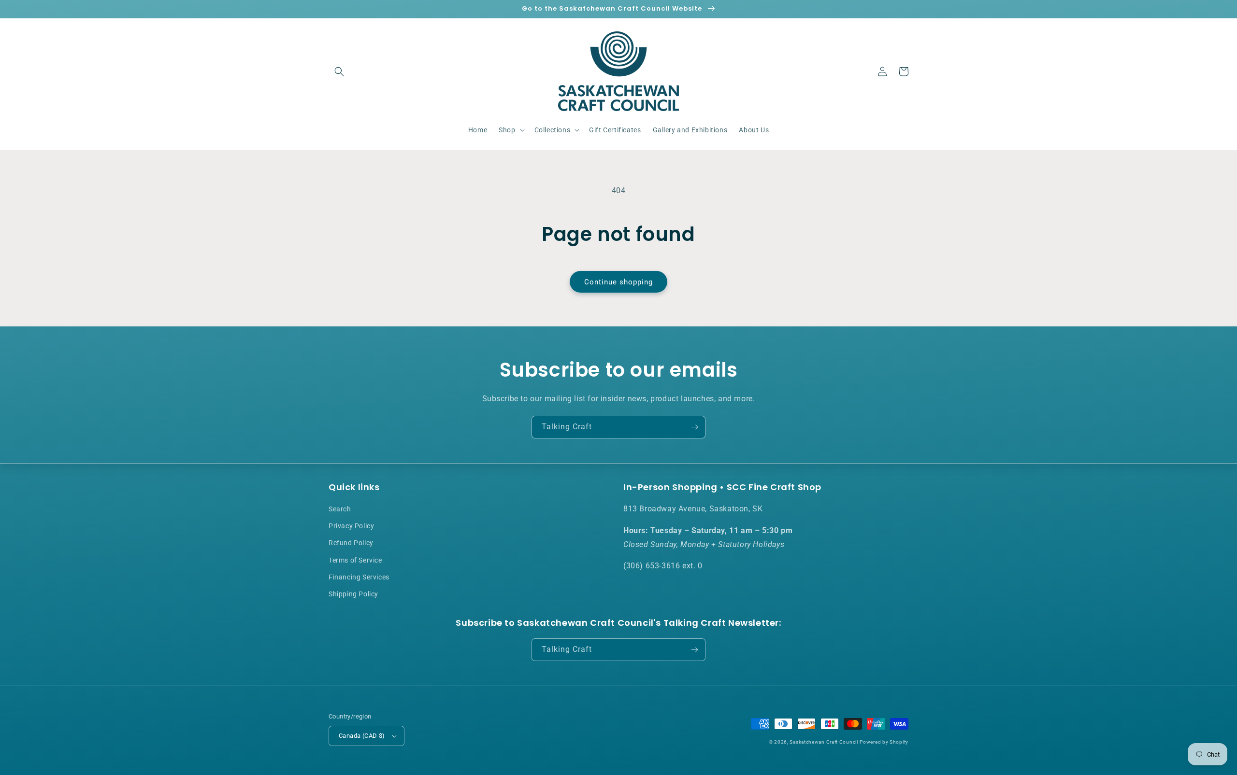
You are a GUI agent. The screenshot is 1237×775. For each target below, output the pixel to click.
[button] (339, 71)
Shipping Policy (353, 594)
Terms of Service (355, 560)
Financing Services (359, 577)
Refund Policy (351, 543)
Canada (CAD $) (362, 735)
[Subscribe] (694, 427)
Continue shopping (618, 282)
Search (340, 509)
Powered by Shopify (884, 742)
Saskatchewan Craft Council (824, 742)
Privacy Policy (351, 526)
